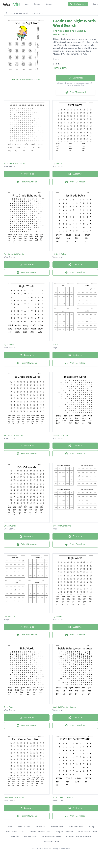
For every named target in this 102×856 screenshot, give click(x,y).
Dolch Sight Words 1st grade (64, 707)
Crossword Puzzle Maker (39, 831)
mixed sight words (60, 435)
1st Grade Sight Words (13, 435)
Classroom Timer (51, 841)
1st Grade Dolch (59, 254)
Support (37, 4)
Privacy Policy (56, 826)
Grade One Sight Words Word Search (74, 23)
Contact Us (40, 826)
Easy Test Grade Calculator (23, 836)
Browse (49, 4)
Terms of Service (75, 826)
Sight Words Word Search (14, 163)
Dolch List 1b (9, 616)
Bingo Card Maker (64, 831)
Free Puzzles (24, 826)
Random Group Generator (78, 836)
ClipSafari (38, 79)
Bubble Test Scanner (87, 831)
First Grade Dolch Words (14, 798)
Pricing (91, 826)
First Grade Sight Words (14, 254)
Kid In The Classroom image (21, 79)
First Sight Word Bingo (61, 526)
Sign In (96, 4)
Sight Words (57, 163)
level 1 (55, 344)
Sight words (57, 616)
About (10, 826)
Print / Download (77, 92)
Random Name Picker (51, 836)
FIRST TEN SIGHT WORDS (62, 798)
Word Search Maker (14, 831)
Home (26, 4)
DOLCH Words (10, 526)
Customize (77, 77)
